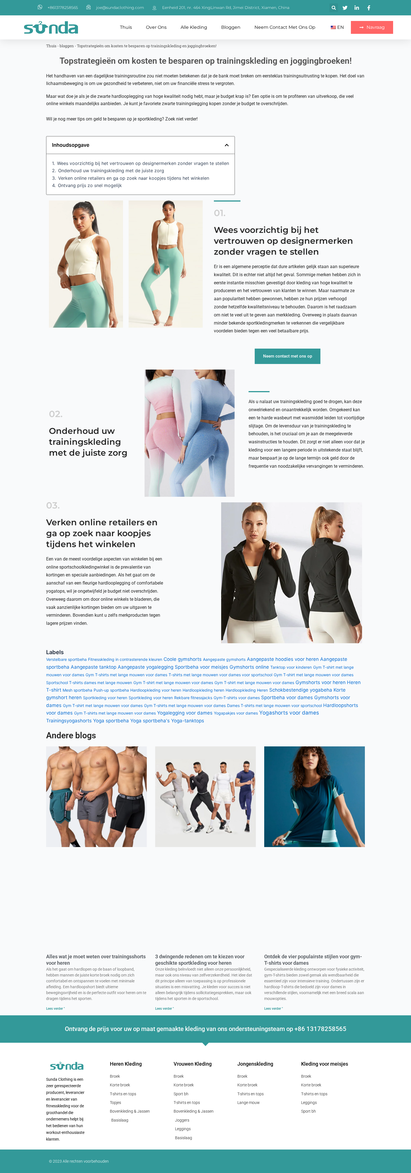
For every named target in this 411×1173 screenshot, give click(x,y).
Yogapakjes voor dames (236, 713)
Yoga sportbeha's (150, 720)
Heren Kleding (126, 1064)
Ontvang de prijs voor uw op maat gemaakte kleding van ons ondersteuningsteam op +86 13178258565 (205, 1028)
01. (220, 212)
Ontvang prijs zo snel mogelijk (90, 185)
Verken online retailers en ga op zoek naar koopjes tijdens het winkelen (133, 178)
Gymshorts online (249, 667)
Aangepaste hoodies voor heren (283, 659)
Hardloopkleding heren (203, 690)
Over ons (156, 27)
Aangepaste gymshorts (224, 659)
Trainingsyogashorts (69, 720)
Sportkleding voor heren (105, 697)
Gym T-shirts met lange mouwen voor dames (126, 674)
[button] (333, 7)
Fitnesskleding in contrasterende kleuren (125, 659)
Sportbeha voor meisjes (201, 667)
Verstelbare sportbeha (66, 659)
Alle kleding (194, 27)
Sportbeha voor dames (287, 697)
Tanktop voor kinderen (291, 667)
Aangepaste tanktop (93, 667)
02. (56, 413)
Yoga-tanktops (187, 720)
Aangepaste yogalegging (145, 667)
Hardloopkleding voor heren (155, 690)
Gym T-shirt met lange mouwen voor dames (313, 674)
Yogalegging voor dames (184, 713)
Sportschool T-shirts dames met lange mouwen (89, 682)
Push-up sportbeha (111, 690)
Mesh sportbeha (77, 690)
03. (53, 505)
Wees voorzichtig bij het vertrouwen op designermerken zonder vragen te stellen (143, 163)
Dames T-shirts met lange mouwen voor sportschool (274, 705)
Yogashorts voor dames (289, 713)
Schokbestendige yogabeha (300, 690)
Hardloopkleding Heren (247, 690)
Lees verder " (55, 1009)
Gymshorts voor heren (321, 682)
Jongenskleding (255, 1064)
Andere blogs (71, 735)
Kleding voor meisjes (324, 1064)
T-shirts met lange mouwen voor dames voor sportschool (220, 674)
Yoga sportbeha (111, 720)
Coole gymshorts (183, 659)
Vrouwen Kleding (193, 1064)
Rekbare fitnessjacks (193, 697)
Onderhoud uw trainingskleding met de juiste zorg (111, 170)
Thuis (126, 27)
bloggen (230, 27)
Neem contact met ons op (284, 27)
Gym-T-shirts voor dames (237, 697)
